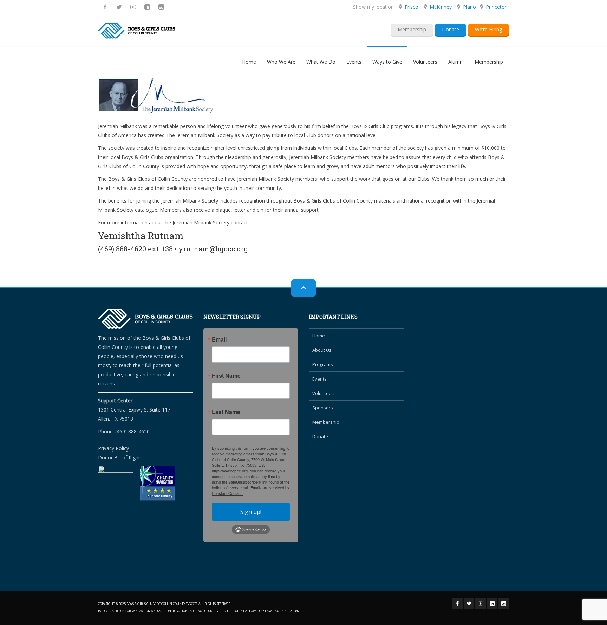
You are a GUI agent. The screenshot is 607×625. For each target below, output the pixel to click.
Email (219, 339)
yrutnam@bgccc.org (213, 248)
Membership (412, 29)
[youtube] (133, 7)
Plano (469, 7)
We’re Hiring (488, 29)
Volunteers (324, 393)
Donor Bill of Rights (120, 457)
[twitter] (119, 7)
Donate (450, 29)
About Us (322, 350)
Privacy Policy (113, 448)
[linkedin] (147, 7)
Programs (322, 364)
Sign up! (250, 512)
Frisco (411, 7)
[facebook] (105, 7)
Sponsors (322, 407)
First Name (226, 375)
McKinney (441, 7)
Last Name (226, 412)
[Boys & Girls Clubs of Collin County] (136, 30)
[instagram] (161, 7)
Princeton (497, 7)
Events (319, 379)
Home (318, 335)
